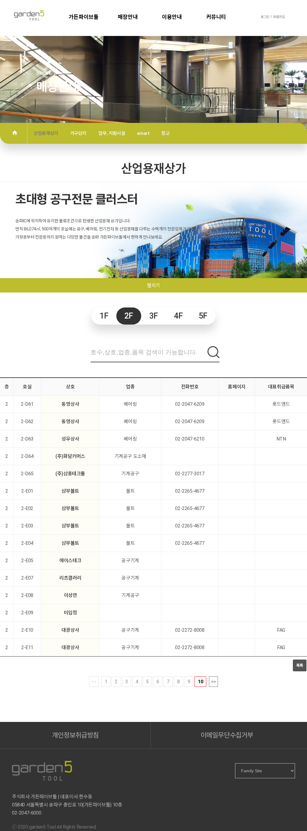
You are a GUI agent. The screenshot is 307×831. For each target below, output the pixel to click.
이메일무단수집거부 (227, 735)
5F (203, 316)
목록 (299, 665)
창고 (165, 133)
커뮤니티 (216, 17)
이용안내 (172, 17)
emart (143, 133)
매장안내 (128, 17)
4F (178, 316)
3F (153, 316)
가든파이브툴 (83, 17)
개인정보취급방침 (75, 735)
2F (128, 316)
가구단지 (78, 133)
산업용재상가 (46, 133)
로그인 (265, 17)
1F (104, 316)
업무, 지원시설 (111, 133)
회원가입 (279, 17)
